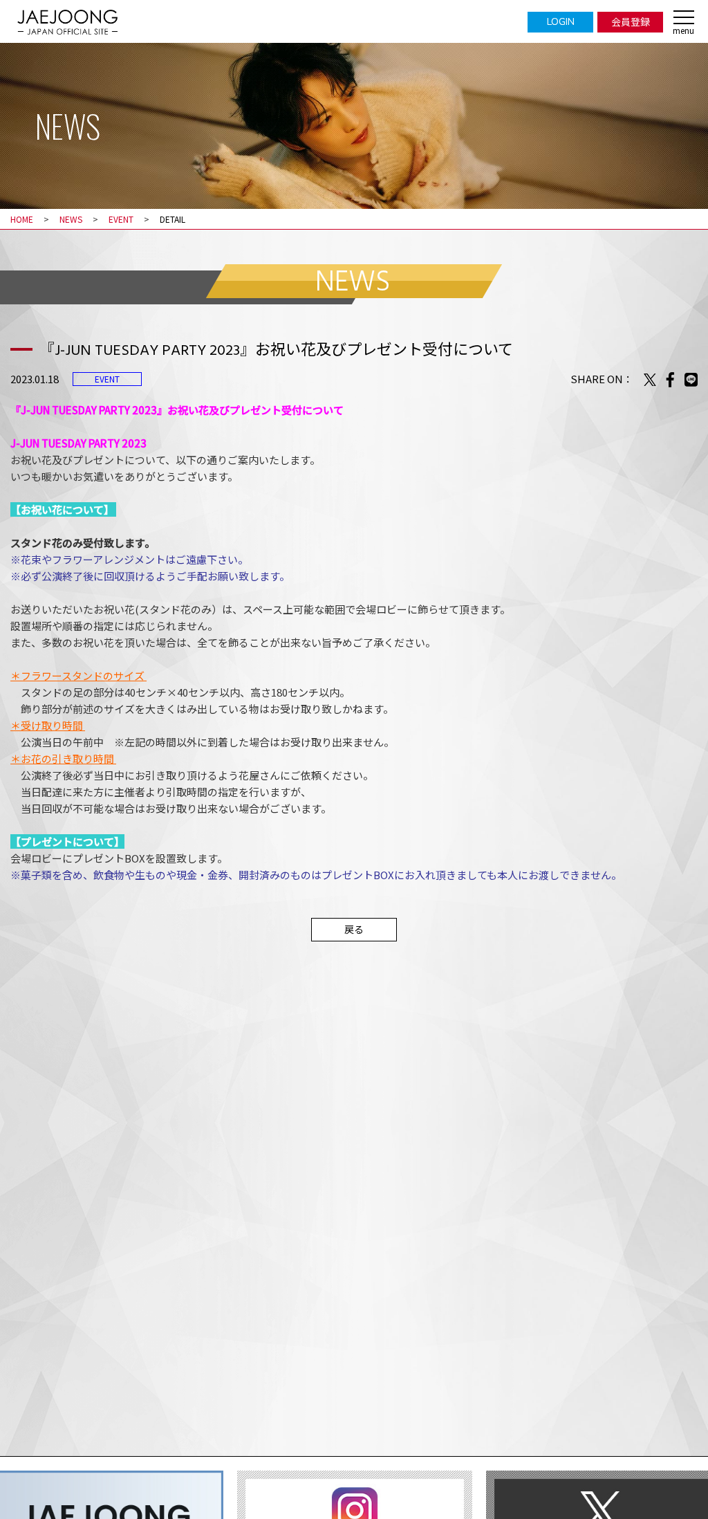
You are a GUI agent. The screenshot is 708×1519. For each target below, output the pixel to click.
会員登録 (630, 21)
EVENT (121, 219)
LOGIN (561, 21)
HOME (21, 219)
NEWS (70, 219)
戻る (354, 929)
